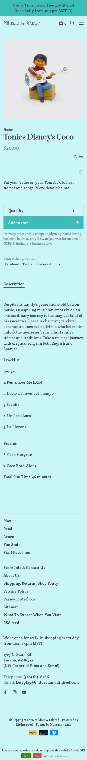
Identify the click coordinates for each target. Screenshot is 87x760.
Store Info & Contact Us (24, 567)
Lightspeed (24, 724)
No (37, 756)
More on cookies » (55, 756)
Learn (8, 536)
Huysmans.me (60, 724)
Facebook (12, 264)
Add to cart (18, 222)
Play (7, 520)
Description (14, 283)
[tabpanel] (43, 79)
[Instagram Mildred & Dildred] (14, 692)
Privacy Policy (15, 591)
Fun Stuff (11, 544)
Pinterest (43, 264)
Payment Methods (19, 598)
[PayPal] (33, 733)
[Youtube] (24, 692)
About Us (11, 575)
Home (8, 129)
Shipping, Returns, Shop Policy (30, 583)
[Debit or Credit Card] (44, 733)
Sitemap (11, 606)
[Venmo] (54, 733)
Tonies (79, 156)
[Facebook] (5, 692)
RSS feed (11, 622)
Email (58, 264)
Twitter (28, 264)
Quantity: (16, 210)
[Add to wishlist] (80, 172)
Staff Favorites (16, 552)
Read (7, 528)
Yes (26, 756)
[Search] (72, 23)
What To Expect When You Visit (32, 614)
